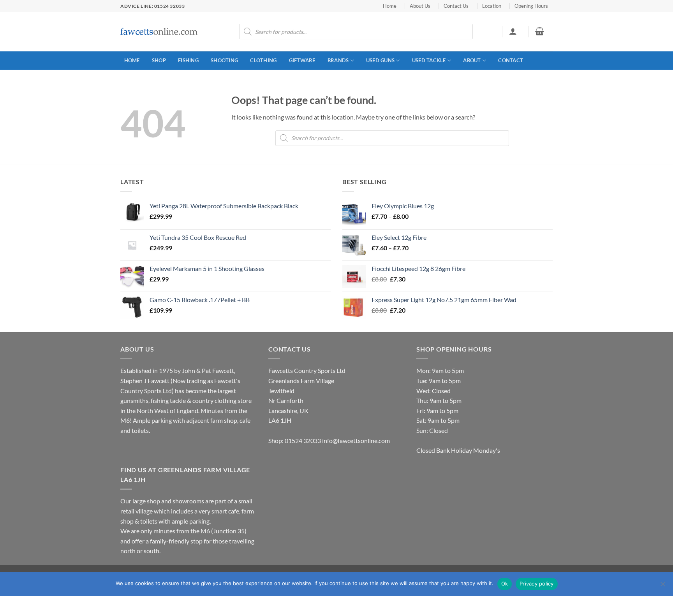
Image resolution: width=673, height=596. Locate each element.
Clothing (263, 60)
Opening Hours (531, 6)
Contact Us (456, 6)
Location (491, 6)
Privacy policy (537, 583)
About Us (420, 6)
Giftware (302, 60)
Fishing (188, 60)
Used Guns (380, 60)
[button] (512, 31)
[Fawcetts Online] (159, 31)
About (472, 60)
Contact (510, 60)
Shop (159, 60)
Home (389, 6)
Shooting (224, 60)
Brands (338, 60)
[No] (662, 586)
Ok (504, 583)
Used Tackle (429, 60)
